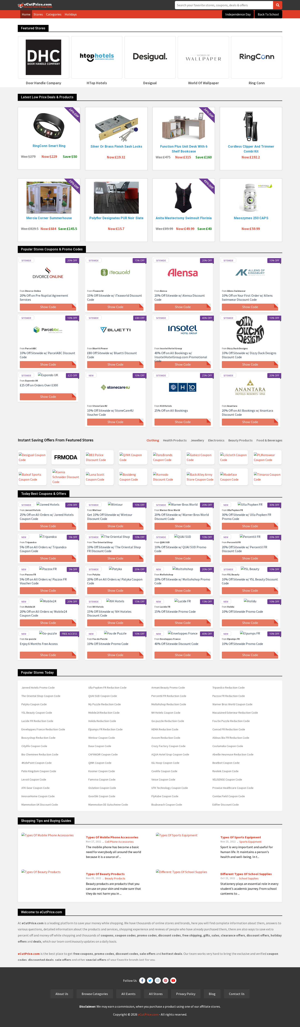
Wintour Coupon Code (101, 738)
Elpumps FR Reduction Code (105, 729)
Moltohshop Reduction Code (168, 704)
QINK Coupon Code (99, 763)
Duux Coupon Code (99, 746)
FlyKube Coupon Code (164, 796)
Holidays (71, 14)
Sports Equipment (250, 841)
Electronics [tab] (216, 440)
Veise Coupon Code (163, 779)
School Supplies (249, 878)
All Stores (156, 994)
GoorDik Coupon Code (101, 796)
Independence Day (238, 14)
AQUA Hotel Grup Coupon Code (170, 754)
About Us (62, 994)
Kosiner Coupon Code (101, 771)
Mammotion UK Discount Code (39, 804)
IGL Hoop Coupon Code (165, 763)
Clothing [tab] (153, 440)
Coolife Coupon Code (164, 771)
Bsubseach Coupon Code (166, 804)
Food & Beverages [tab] (269, 440)
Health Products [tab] (175, 440)
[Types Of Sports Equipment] (177, 834)
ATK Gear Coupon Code (35, 788)
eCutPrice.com (148, 1014)
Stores (38, 14)
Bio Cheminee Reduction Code (39, 754)
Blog (212, 994)
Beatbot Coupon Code (226, 763)
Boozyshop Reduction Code (38, 738)
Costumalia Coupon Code (227, 746)
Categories (53, 14)
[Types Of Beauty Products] (41, 871)
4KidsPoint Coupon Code (36, 763)
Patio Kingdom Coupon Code (38, 771)
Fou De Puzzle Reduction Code (231, 721)
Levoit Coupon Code (33, 779)
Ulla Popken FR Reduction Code (107, 687)
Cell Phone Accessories (119, 841)
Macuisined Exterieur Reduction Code (235, 712)
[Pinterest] (165, 980)
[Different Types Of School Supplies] (181, 871)
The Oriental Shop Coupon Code (40, 696)
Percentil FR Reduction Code (168, 696)
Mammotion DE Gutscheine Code (108, 804)
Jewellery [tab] (197, 440)
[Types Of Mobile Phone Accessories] (47, 834)
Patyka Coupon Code (34, 704)
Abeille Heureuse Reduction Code (232, 754)
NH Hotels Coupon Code (165, 712)
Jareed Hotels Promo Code (38, 687)
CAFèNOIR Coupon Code (103, 754)
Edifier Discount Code (225, 804)
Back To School (268, 14)
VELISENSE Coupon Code (227, 779)
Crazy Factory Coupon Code (168, 746)
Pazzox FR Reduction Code (228, 696)
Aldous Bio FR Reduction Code (230, 738)
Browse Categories (95, 994)
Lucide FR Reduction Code (37, 721)
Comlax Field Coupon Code (228, 796)
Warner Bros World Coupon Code (232, 704)
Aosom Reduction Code (165, 738)
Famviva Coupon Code (102, 779)
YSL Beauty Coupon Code (36, 712)
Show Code (48, 307)
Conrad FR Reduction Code (228, 729)
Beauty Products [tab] (240, 440)
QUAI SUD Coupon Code (102, 696)
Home (26, 14)
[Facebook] (142, 980)
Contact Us (236, 994)
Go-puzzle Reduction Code (167, 721)
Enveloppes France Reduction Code (43, 729)
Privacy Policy (185, 994)
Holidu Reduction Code (102, 721)
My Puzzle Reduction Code (104, 704)
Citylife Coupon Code (34, 746)
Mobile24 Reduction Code (104, 712)
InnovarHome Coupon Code (38, 796)
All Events (128, 994)
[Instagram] (158, 980)
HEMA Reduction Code (164, 729)
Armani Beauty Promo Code (168, 687)
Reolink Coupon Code (225, 771)
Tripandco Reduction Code (228, 687)
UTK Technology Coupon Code (169, 788)
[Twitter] (150, 980)
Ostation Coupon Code (102, 788)
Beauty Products (115, 878)
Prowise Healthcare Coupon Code (232, 788)
